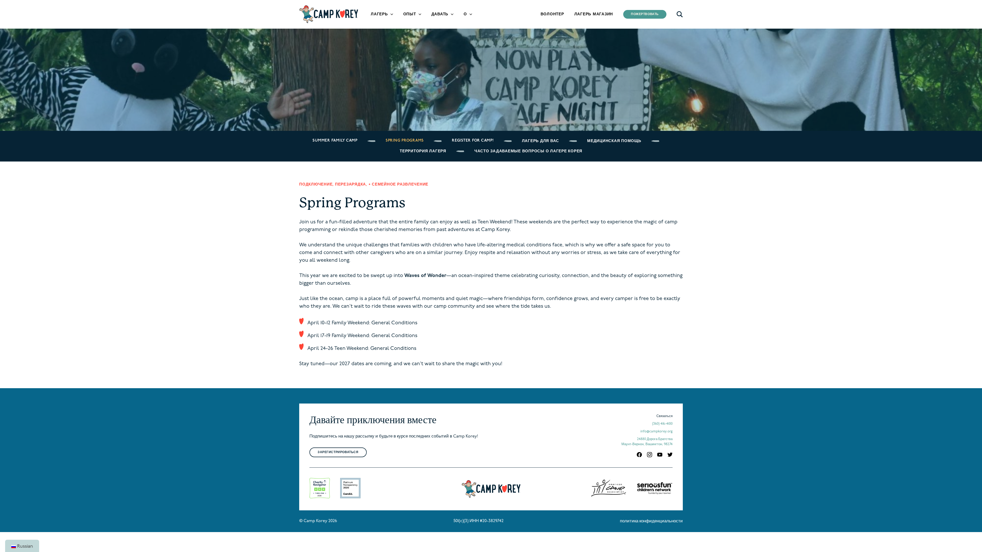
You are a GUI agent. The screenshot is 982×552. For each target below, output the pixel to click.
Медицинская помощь (614, 141)
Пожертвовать (645, 14)
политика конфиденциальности (651, 521)
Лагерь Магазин (593, 14)
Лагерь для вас (540, 141)
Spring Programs (405, 141)
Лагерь (379, 14)
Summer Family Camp (335, 141)
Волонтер (552, 14)
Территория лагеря (423, 151)
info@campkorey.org (656, 431)
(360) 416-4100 (662, 423)
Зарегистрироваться (338, 452)
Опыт (409, 14)
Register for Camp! (473, 141)
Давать (440, 14)
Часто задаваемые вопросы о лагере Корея (528, 151)
